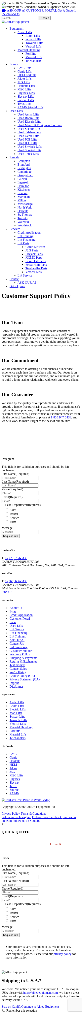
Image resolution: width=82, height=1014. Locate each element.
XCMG (14, 793)
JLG (12, 771)
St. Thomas (25, 214)
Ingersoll (23, 182)
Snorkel (14, 789)
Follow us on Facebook (47, 817)
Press (13, 622)
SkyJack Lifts (26, 93)
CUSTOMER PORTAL (41, 10)
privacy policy (62, 954)
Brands (14, 64)
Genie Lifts (25, 71)
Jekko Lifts (24, 78)
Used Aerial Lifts (28, 114)
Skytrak (14, 782)
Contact (14, 279)
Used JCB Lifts (27, 139)
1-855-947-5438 (61, 417)
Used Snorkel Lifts (29, 150)
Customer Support (21, 650)
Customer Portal (20, 618)
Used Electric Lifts (29, 121)
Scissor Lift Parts (36, 264)
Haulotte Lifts (26, 85)
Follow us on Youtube (26, 820)
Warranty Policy (20, 654)
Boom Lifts (32, 35)
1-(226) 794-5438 (16, 558)
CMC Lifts (24, 68)
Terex (13, 786)
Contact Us (17, 643)
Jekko (13, 768)
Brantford (24, 164)
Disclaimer (16, 686)
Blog (13, 611)
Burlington (24, 168)
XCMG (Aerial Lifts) (31, 107)
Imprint (14, 683)
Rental (14, 514)
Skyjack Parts (34, 254)
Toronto (22, 218)
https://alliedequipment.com (40, 992)
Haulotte (15, 761)
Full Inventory (18, 647)
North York (25, 207)
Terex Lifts (24, 103)
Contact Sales (18, 668)
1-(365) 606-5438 (16, 581)
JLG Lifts (24, 82)
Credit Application (29, 232)
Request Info (10, 536)
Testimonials (17, 665)
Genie (13, 757)
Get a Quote (17, 286)
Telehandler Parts (36, 268)
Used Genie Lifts (28, 136)
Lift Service (25, 275)
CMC (13, 754)
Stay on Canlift (11, 1006)
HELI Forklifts (27, 75)
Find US (7, 592)
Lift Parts (23, 243)
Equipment (16, 28)
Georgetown (25, 175)
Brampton (24, 161)
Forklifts (30, 53)
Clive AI (56, 844)
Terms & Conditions (33, 813)
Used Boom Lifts (28, 118)
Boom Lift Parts (35, 261)
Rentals (14, 157)
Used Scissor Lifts (29, 128)
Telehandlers (33, 60)
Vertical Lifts (33, 46)
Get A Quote (65, 10)
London (22, 193)
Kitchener (24, 189)
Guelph (22, 178)
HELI (13, 764)
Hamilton (23, 186)
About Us (16, 607)
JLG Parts (31, 250)
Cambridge (24, 171)
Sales (13, 510)
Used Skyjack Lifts (30, 146)
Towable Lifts (34, 43)
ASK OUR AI (27, 282)
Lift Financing (26, 239)
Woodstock (25, 225)
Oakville (23, 211)
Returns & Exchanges (23, 661)
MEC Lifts (24, 89)
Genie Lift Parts (35, 246)
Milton (22, 200)
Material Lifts (33, 57)
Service (14, 518)
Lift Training (25, 236)
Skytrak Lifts (26, 96)
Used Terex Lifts (28, 153)
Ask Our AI (17, 640)
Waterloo (23, 221)
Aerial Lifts (25, 32)
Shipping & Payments (23, 658)
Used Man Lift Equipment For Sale (40, 125)
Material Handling (29, 50)
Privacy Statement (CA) (25, 679)
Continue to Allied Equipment (40, 1006)
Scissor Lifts (33, 39)
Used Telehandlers (29, 132)
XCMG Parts (33, 257)
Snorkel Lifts (26, 100)
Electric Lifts (18, 709)
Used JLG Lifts (27, 143)
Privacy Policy (11, 813)
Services (15, 229)
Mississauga (25, 204)
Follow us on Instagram (16, 817)
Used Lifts (16, 111)
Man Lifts (16, 713)
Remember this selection (21, 1010)
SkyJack (15, 779)
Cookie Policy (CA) (22, 675)
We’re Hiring (18, 672)
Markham (24, 196)
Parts (13, 522)
